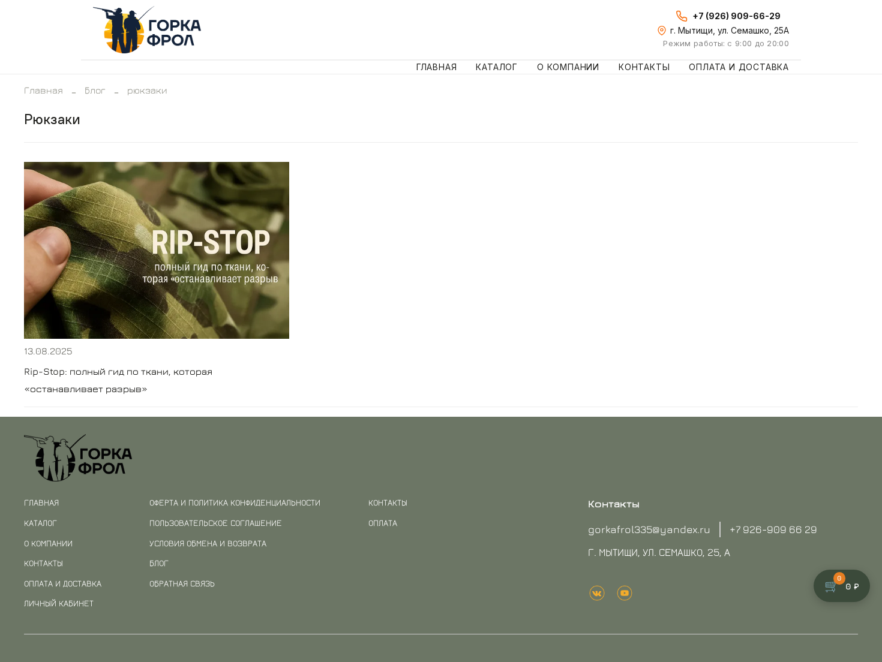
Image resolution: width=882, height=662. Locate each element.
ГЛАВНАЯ (41, 502)
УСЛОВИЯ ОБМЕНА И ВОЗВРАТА (207, 543)
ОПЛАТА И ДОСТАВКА (62, 583)
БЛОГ (159, 563)
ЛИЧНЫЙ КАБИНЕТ (59, 603)
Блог (95, 90)
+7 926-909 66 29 (773, 529)
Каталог (497, 67)
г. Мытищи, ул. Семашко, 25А (729, 30)
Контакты (644, 67)
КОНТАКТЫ (43, 563)
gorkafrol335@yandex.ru (649, 529)
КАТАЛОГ (40, 522)
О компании (568, 67)
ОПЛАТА (382, 522)
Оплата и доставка (739, 67)
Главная (436, 67)
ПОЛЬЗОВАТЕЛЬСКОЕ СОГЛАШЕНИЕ (215, 522)
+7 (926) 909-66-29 (736, 16)
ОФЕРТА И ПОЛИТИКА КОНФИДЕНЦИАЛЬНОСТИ (234, 502)
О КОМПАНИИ (48, 543)
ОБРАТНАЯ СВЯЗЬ (182, 583)
